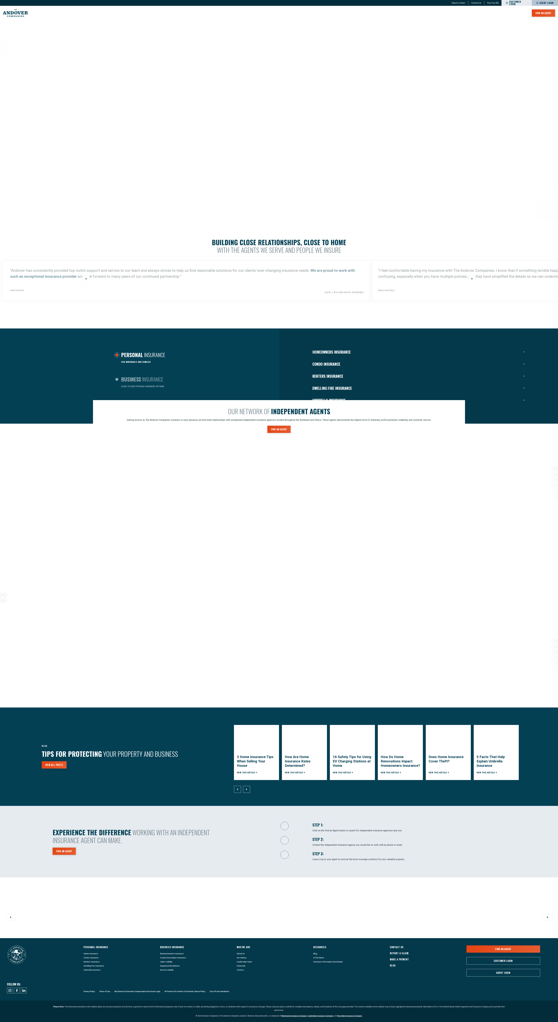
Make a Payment (399, 959)
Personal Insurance (448, 13)
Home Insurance (91, 954)
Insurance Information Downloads (328, 962)
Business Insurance (477, 13)
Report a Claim (458, 3)
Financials (241, 966)
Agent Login (547, 3)
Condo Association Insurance (173, 958)
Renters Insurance (92, 962)
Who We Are (501, 13)
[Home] (15, 13)
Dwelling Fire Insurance (94, 966)
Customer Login (503, 961)
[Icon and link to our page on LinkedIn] (24, 990)
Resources (520, 13)
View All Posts (54, 765)
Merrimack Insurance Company (294, 1016)
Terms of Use (104, 991)
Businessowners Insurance (172, 954)
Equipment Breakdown (170, 966)
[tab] (139, 358)
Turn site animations (219, 991)
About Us (241, 954)
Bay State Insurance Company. (350, 1016)
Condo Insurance (91, 958)
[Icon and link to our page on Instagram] (10, 990)
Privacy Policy (89, 991)
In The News (318, 958)
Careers (240, 970)
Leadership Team (244, 962)
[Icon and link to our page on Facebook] (17, 990)
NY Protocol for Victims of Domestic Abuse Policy (185, 991)
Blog (315, 954)
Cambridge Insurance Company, (321, 1016)
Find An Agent (543, 13)
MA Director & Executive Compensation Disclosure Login (137, 991)
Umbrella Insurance (92, 970)
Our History (241, 958)
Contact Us (476, 3)
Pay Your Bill (493, 3)
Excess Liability (166, 970)
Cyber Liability (166, 962)
